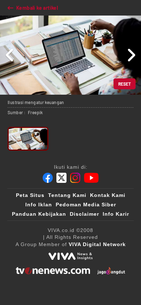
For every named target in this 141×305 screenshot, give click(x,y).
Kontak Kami (107, 195)
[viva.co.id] (70, 256)
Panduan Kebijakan (39, 214)
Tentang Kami (67, 195)
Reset (124, 83)
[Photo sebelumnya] (10, 55)
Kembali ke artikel (37, 8)
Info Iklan (38, 204)
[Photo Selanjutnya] (131, 55)
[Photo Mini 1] (28, 139)
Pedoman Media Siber (86, 204)
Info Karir (116, 214)
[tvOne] (53, 270)
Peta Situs (30, 195)
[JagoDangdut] (111, 270)
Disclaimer (84, 214)
